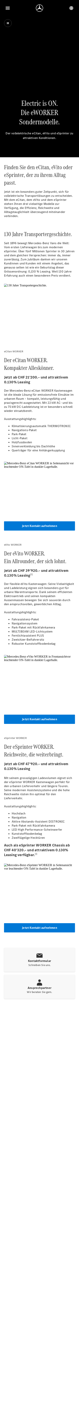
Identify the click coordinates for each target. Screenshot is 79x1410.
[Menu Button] (7, 8)
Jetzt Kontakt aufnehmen (39, 526)
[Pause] (8, 23)
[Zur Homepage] (39, 8)
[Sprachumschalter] (71, 8)
